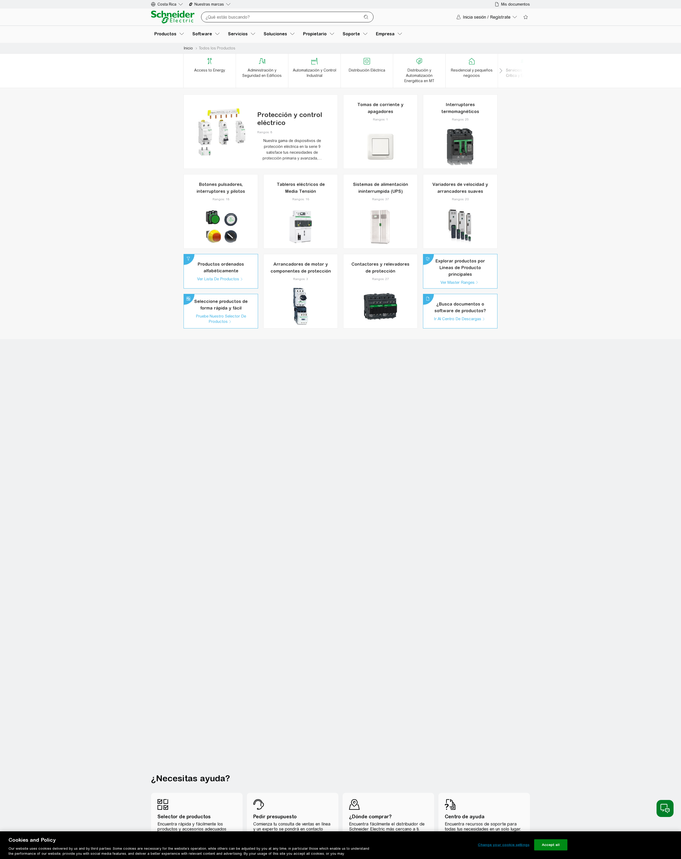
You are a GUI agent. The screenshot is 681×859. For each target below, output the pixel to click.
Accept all (551, 845)
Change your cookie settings (503, 845)
